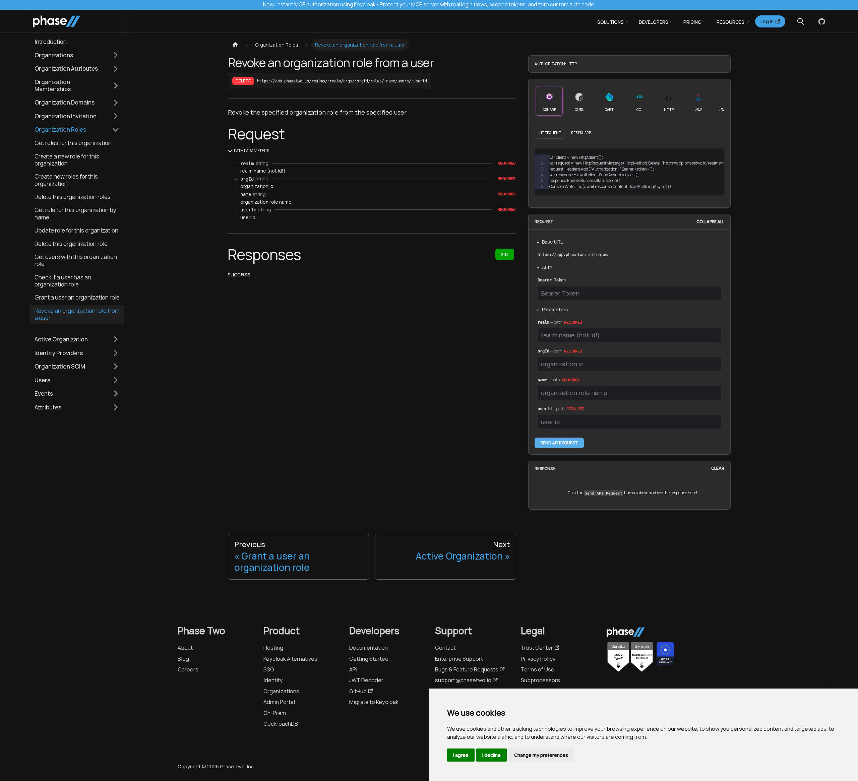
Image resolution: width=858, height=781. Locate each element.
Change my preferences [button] (541, 755)
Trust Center (537, 647)
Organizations (281, 691)
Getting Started (368, 658)
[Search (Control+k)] (800, 21)
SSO (268, 669)
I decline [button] (491, 755)
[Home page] (235, 45)
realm (543, 322)
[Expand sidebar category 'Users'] (116, 380)
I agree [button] (461, 755)
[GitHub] (820, 21)
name (542, 380)
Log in (767, 21)
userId (545, 408)
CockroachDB (280, 723)
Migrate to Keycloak (374, 702)
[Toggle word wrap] (688, 157)
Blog (183, 658)
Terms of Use (537, 669)
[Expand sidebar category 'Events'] (116, 394)
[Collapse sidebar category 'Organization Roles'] (116, 130)
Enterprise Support (459, 658)
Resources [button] (730, 22)
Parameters (555, 309)
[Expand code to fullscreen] (715, 157)
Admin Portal (279, 702)
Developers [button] (653, 22)
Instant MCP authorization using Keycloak (326, 4)
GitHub (358, 691)
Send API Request (559, 443)
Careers (188, 669)
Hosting (273, 647)
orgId (543, 351)
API (353, 669)
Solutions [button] (610, 22)
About (185, 647)
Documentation (368, 647)
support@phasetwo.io (463, 680)
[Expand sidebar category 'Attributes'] (116, 407)
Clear (717, 468)
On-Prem (274, 713)
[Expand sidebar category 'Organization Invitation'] (116, 116)
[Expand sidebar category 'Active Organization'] (116, 339)
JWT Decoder (366, 680)
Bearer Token (552, 280)
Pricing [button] (692, 22)
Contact (445, 647)
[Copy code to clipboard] (701, 157)
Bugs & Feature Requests (466, 669)
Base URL (552, 242)
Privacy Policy (538, 658)
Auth (547, 267)
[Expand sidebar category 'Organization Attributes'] (116, 69)
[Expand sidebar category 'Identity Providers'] (116, 353)
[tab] (549, 101)
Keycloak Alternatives (290, 658)
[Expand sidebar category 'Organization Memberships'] (116, 85)
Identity (273, 680)
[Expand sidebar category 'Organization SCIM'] (116, 367)
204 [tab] (505, 254)
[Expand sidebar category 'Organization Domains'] (116, 102)
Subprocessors (540, 680)
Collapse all (710, 221)
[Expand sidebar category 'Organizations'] (116, 55)
